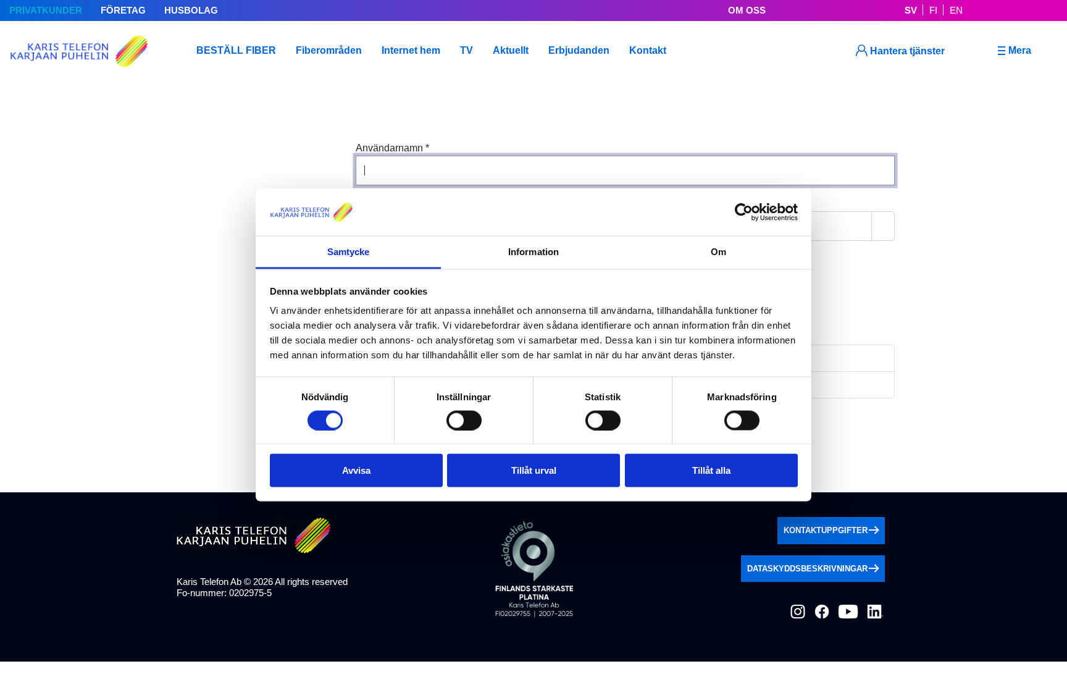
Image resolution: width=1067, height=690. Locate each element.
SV (911, 10)
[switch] (464, 420)
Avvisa (356, 470)
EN (956, 10)
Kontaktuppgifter (826, 530)
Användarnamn (392, 148)
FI (933, 10)
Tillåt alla (711, 470)
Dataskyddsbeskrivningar (807, 568)
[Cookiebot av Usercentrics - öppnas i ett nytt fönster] (744, 212)
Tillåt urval (533, 470)
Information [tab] (533, 251)
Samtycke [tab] (348, 251)
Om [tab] (718, 251)
